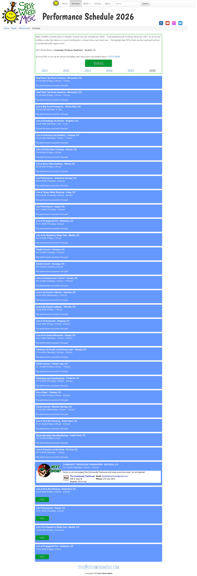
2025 (131, 70)
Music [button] (86, 3)
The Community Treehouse (82, 476)
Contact (97, 3)
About (107, 3)
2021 (44, 70)
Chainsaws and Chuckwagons (50, 378)
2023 (88, 70)
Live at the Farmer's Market (49, 306)
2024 (109, 70)
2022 (66, 70)
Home (65, 3)
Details (42, 499)
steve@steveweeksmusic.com (99, 567)
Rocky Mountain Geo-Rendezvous (52, 435)
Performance (24, 28)
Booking (98, 63)
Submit (145, 3)
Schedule (76, 3)
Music (14, 28)
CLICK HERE (114, 56)
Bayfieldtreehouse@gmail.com (115, 476)
